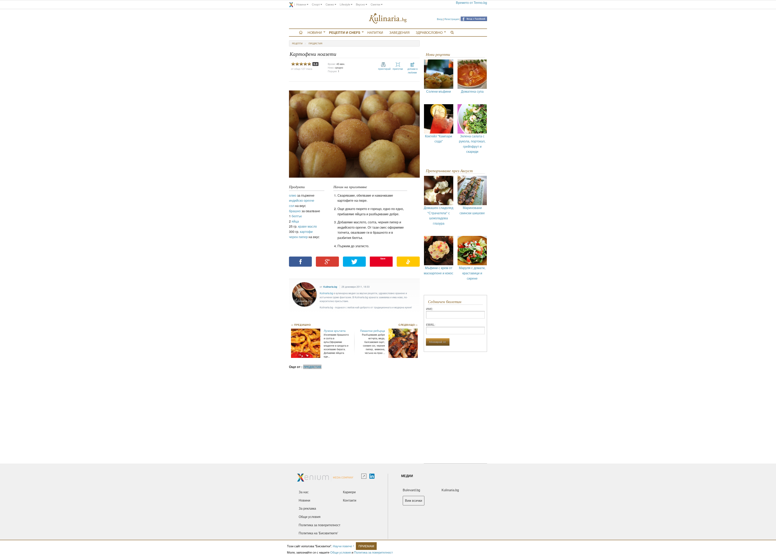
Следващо (408, 325)
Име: (429, 309)
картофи (306, 231)
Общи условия (340, 552)
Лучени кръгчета (335, 331)
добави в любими (412, 70)
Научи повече (342, 546)
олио (292, 195)
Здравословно (429, 32)
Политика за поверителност (373, 552)
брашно (295, 211)
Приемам (366, 546)
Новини (315, 32)
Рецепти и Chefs (344, 32)
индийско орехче (301, 200)
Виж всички (413, 500)
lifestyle (345, 4)
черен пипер (298, 236)
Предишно (301, 325)
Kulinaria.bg (330, 287)
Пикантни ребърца (372, 331)
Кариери (349, 492)
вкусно (360, 4)
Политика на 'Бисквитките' (318, 533)
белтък (297, 216)
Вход (440, 19)
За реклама (307, 508)
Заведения (399, 32)
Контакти (349, 500)
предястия (315, 43)
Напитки (375, 32)
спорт (316, 4)
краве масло (307, 226)
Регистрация (451, 19)
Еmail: (430, 324)
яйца (295, 221)
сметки (375, 4)
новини (301, 4)
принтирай (383, 68)
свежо (330, 4)
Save (382, 258)
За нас (304, 492)
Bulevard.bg (411, 490)
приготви (398, 68)
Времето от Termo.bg (471, 2)
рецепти (297, 43)
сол (291, 205)
